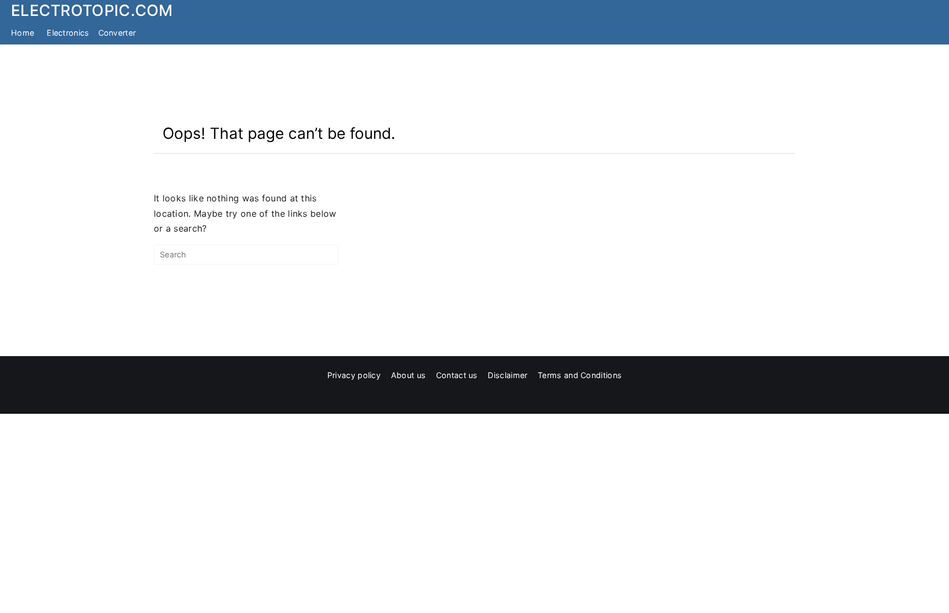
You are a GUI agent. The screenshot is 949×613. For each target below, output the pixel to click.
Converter (117, 32)
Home (22, 32)
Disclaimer (507, 375)
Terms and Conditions (580, 375)
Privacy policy (354, 375)
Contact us (457, 375)
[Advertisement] (474, 84)
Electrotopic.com (92, 10)
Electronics (68, 32)
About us (408, 375)
